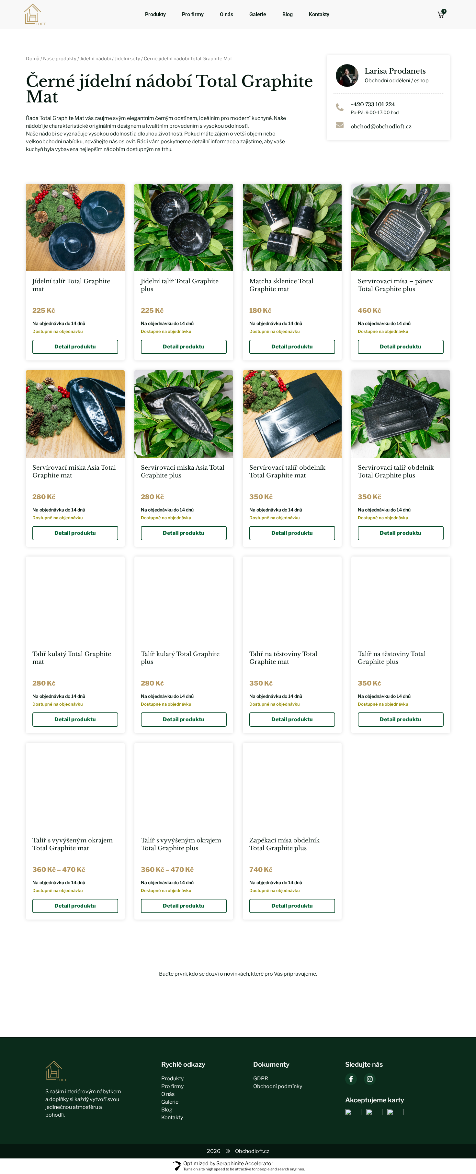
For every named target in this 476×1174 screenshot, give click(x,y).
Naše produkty (59, 59)
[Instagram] (370, 1079)
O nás (226, 14)
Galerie (257, 14)
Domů (33, 59)
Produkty (155, 14)
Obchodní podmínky (277, 1086)
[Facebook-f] (351, 1079)
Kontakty (319, 14)
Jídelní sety (127, 59)
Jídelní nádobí (95, 59)
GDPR (260, 1078)
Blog (287, 14)
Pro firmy (193, 14)
